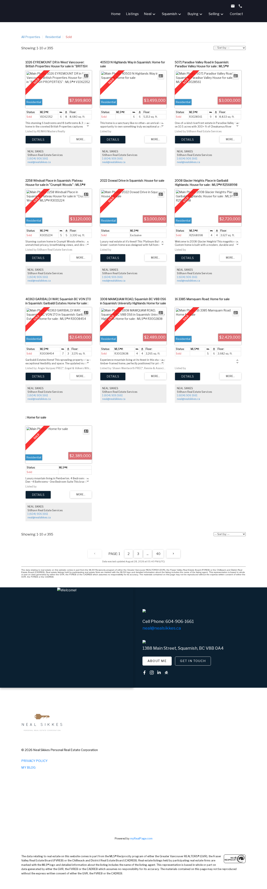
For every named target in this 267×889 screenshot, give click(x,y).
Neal (147, 14)
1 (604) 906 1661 (38, 158)
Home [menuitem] (116, 14)
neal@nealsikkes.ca (39, 162)
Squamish (169, 14)
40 (158, 554)
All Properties (30, 37)
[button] (157, 661)
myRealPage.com (141, 838)
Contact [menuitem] (236, 14)
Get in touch (193, 661)
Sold (69, 37)
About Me (157, 661)
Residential (53, 37)
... (148, 554)
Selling (214, 14)
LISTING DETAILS (38, 139)
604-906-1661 (179, 621)
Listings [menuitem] (132, 14)
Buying (193, 14)
